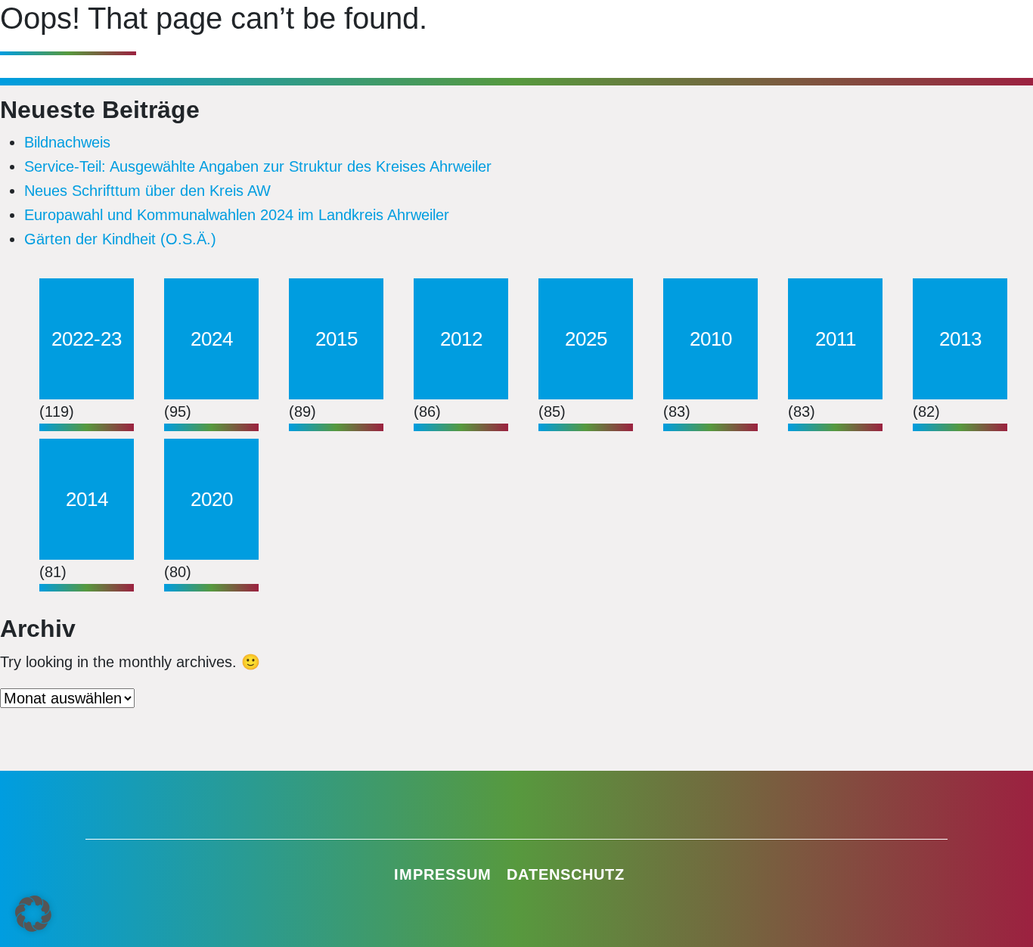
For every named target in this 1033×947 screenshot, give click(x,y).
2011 (835, 339)
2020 (212, 499)
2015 (336, 339)
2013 (960, 339)
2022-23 (86, 339)
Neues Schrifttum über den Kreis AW (147, 190)
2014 (87, 499)
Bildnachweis (67, 142)
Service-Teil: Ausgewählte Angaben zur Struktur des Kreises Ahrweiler (258, 166)
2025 (586, 339)
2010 (711, 339)
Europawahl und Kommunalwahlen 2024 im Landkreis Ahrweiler (236, 214)
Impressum (443, 874)
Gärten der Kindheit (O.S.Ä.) (120, 239)
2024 (212, 339)
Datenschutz (566, 874)
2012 (461, 339)
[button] (33, 913)
